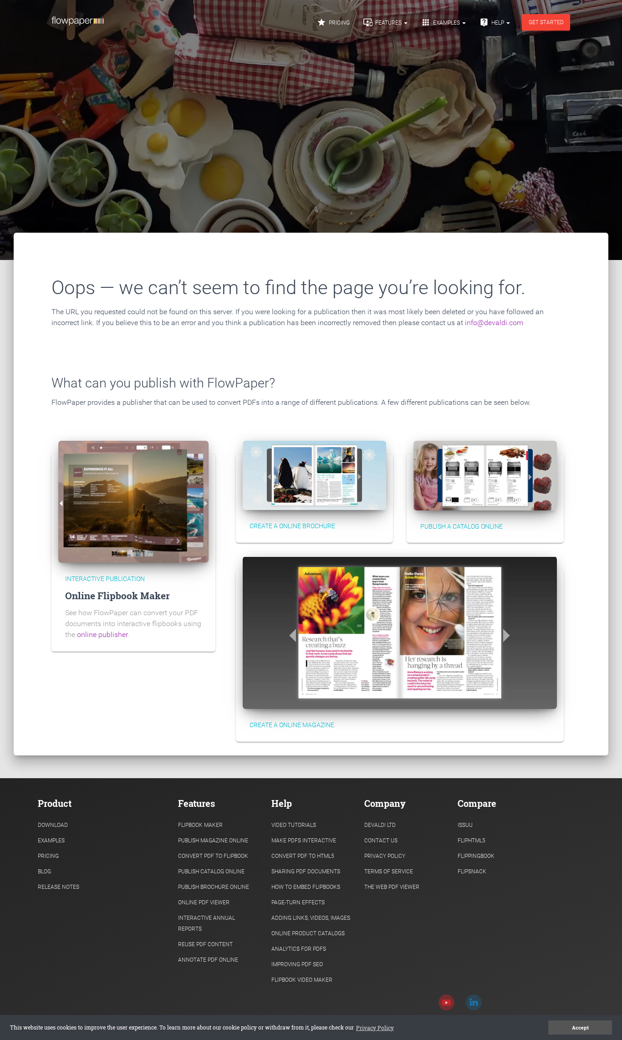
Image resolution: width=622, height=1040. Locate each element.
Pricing (333, 22)
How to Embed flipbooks (305, 887)
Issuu (465, 825)
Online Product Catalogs (308, 933)
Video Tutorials (293, 825)
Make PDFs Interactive (303, 840)
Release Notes (58, 887)
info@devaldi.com (494, 322)
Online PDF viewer (203, 902)
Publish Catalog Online (211, 871)
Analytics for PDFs (298, 949)
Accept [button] (580, 1028)
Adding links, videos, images (310, 918)
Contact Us (381, 840)
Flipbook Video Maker (301, 980)
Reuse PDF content (205, 944)
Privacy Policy (384, 856)
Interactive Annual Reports (206, 923)
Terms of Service (388, 871)
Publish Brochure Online (213, 887)
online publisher (102, 634)
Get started (546, 22)
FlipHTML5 (471, 840)
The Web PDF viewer (391, 887)
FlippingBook (476, 856)
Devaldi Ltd (380, 825)
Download (53, 825)
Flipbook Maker (200, 825)
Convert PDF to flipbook (213, 856)
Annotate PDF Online (208, 960)
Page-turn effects (298, 902)
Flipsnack (472, 871)
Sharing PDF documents (305, 871)
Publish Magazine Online (213, 840)
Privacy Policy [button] (375, 1027)
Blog (44, 871)
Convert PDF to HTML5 (302, 856)
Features (383, 22)
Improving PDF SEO (297, 964)
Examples (441, 22)
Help (492, 22)
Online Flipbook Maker (117, 595)
